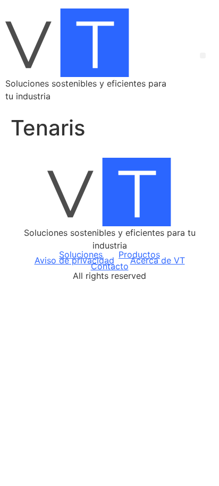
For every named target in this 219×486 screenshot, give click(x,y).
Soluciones (81, 255)
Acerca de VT (157, 260)
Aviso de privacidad (74, 260)
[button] (203, 55)
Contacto (110, 266)
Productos (139, 255)
